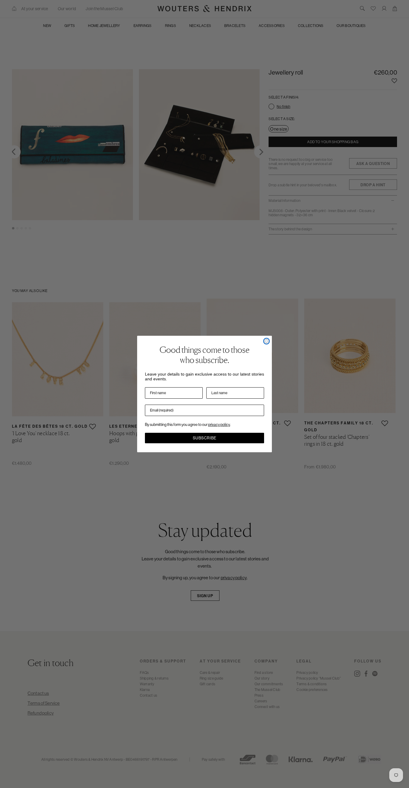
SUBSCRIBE (204, 438)
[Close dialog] (266, 341)
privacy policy (219, 424)
